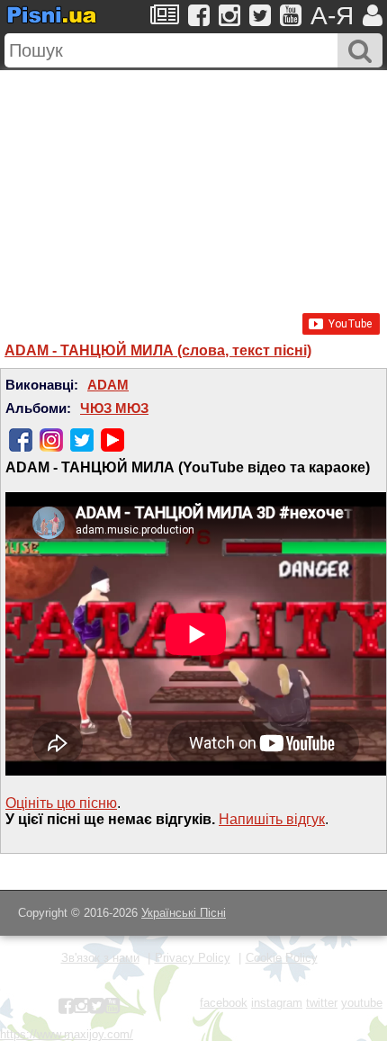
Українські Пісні (183, 913)
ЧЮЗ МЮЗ (114, 408)
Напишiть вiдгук (272, 819)
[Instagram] (51, 440)
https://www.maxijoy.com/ (66, 1034)
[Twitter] (82, 440)
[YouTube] (112, 440)
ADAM (108, 385)
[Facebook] (20, 440)
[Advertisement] (193, 182)
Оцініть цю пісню (61, 803)
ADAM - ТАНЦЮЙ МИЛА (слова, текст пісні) (157, 350)
